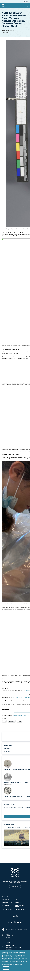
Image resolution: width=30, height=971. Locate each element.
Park (16, 894)
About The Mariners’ (7, 909)
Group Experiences (7, 902)
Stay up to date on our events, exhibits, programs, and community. (15, 915)
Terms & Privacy (6, 905)
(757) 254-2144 (11, 941)
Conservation (5, 899)
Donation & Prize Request (19, 906)
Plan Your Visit (15, 886)
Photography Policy (20, 909)
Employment (18, 902)
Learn (16, 897)
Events (17, 899)
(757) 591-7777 (9, 938)
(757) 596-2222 (9, 935)
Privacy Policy (18, 964)
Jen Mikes (5, 32)
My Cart (26, 1)
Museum (4, 894)
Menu (27, 6)
